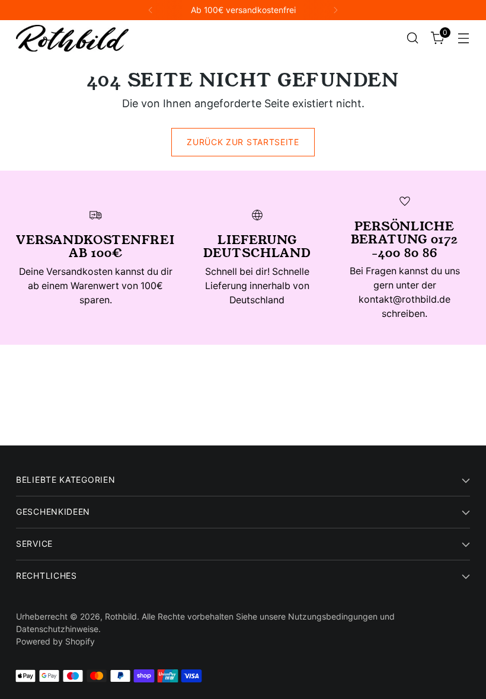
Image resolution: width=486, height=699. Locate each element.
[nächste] (335, 10)
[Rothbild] (72, 38)
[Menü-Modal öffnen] (464, 38)
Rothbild (121, 616)
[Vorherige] (151, 10)
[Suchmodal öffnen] (413, 38)
